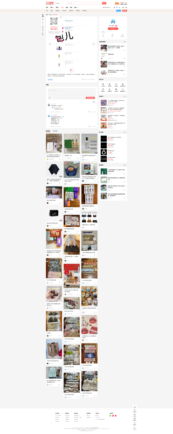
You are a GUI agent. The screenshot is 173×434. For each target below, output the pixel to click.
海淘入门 (88, 415)
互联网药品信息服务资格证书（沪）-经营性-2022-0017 (99, 428)
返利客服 (67, 419)
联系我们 (67, 417)
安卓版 (96, 415)
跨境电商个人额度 (78, 417)
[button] (57, 3)
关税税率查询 (122, 86)
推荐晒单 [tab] (48, 131)
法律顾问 (67, 421)
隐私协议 (57, 417)
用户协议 (57, 419)
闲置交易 (50, 79)
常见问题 (67, 415)
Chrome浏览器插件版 (100, 419)
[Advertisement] (113, 211)
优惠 (51, 7)
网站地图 (57, 421)
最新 (52, 10)
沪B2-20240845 (85, 428)
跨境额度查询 (122, 91)
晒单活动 (84, 10)
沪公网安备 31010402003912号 (86, 430)
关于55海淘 (57, 415)
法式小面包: (56, 107)
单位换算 (109, 86)
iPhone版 (97, 417)
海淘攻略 (57, 10)
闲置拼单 (71, 10)
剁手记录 (64, 10)
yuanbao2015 (53, 104)
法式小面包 (54, 115)
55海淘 (50, 3)
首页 (47, 14)
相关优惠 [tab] (55, 131)
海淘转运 (78, 10)
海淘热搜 (88, 417)
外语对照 (116, 91)
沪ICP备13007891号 (67, 428)
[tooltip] (54, 26)
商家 (57, 7)
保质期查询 (110, 91)
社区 (47, 10)
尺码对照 (103, 86)
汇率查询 (116, 86)
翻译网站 (103, 91)
